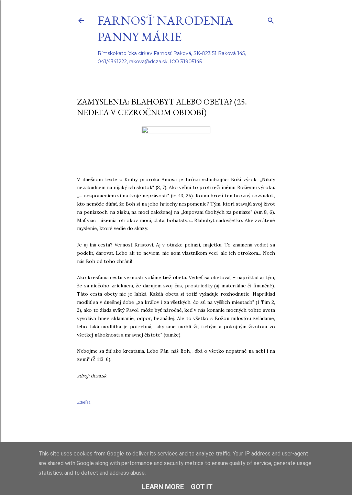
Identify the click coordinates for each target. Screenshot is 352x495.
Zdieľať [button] (83, 402)
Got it (202, 487)
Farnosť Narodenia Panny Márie (165, 28)
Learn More (163, 487)
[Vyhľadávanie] (271, 19)
